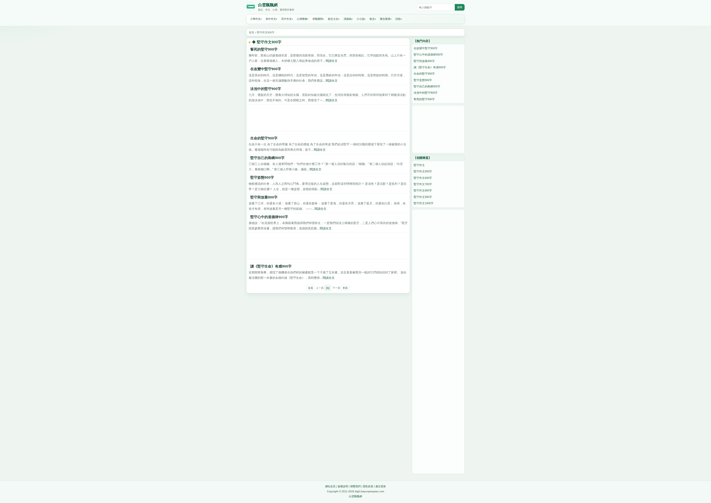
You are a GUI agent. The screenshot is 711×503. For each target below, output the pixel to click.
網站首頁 (330, 486)
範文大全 (333, 18)
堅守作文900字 (265, 32)
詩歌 (398, 18)
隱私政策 (368, 486)
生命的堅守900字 (264, 138)
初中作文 (271, 18)
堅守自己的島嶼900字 (267, 158)
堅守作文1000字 (423, 203)
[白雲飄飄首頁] (250, 7)
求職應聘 (317, 18)
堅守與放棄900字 (264, 197)
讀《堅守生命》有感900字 (271, 266)
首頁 (251, 32)
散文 (372, 18)
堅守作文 (419, 165)
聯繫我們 (355, 486)
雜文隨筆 (385, 18)
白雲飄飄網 (268, 5)
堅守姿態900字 (262, 177)
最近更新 (380, 486)
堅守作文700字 (423, 184)
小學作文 (255, 18)
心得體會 (302, 18)
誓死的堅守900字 (264, 49)
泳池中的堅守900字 (265, 89)
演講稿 (347, 18)
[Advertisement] (328, 119)
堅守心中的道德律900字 (269, 217)
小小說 (360, 18)
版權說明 (343, 486)
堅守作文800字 (423, 190)
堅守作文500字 (423, 171)
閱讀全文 (332, 60)
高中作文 (286, 18)
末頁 (345, 287)
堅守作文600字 (423, 177)
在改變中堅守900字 (265, 69)
